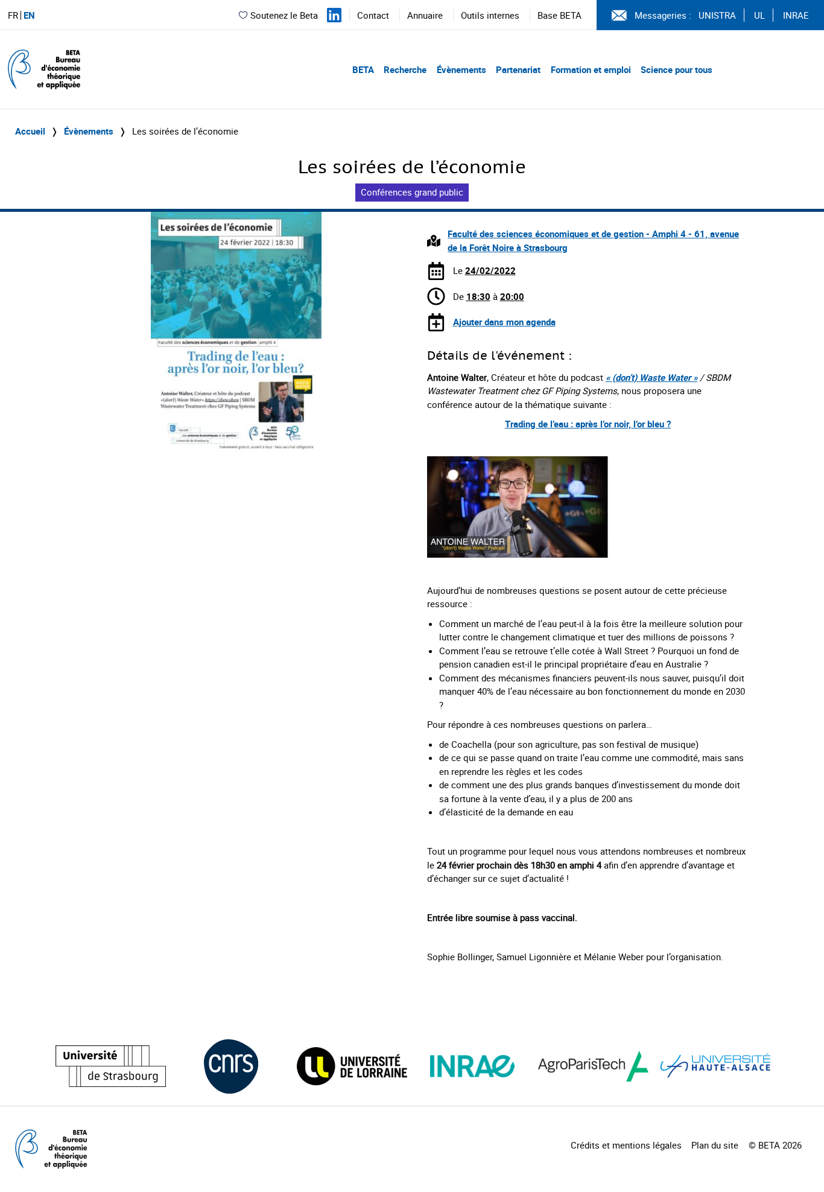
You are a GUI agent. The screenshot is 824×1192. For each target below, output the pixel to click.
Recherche (405, 69)
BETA (363, 69)
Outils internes (490, 15)
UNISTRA (717, 15)
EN (29, 15)
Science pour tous (676, 69)
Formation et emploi (591, 69)
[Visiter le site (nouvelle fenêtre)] (110, 1066)
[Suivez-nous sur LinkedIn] (334, 15)
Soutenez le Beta (284, 15)
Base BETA (559, 15)
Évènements (461, 69)
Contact (373, 15)
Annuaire (425, 15)
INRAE (796, 15)
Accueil (30, 131)
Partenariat (518, 69)
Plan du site (714, 1145)
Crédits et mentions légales (626, 1145)
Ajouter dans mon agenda (504, 322)
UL (759, 15)
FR (13, 15)
